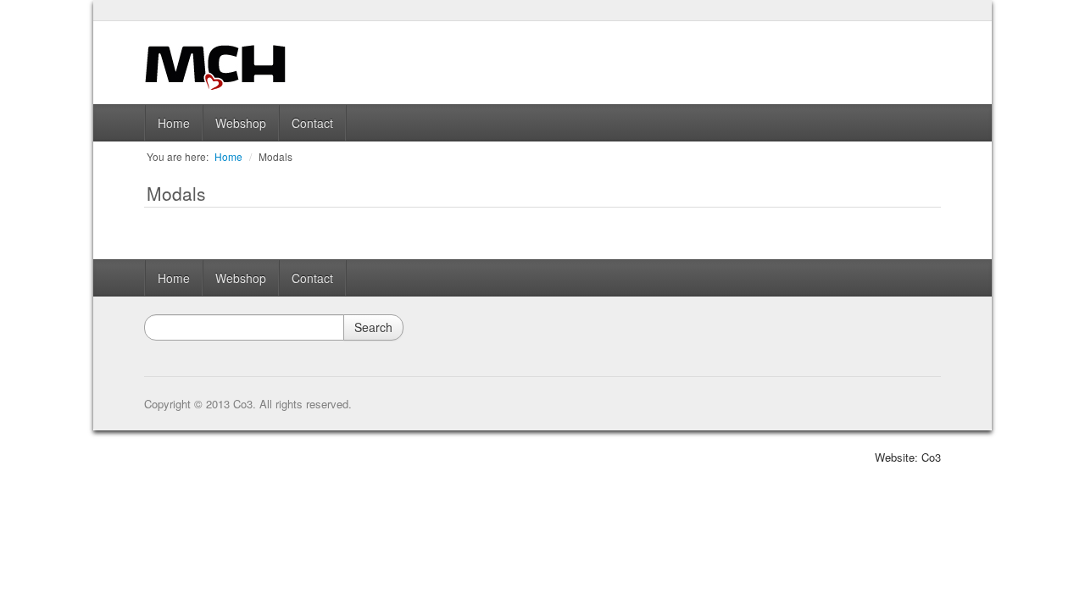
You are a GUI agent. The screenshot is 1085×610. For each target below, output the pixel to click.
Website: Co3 (908, 457)
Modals (275, 156)
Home (174, 122)
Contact (312, 122)
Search (373, 327)
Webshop (240, 122)
